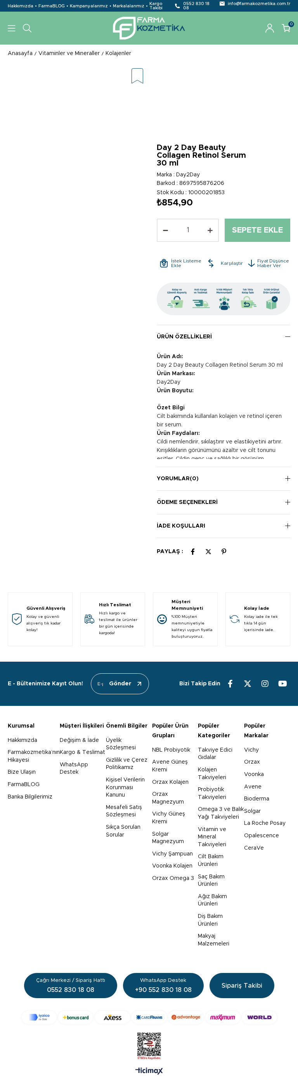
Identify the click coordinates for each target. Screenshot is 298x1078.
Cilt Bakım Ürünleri (211, 860)
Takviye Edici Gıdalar (215, 754)
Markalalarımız (128, 6)
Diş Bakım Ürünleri (210, 920)
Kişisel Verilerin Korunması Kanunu (125, 787)
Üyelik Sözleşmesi (121, 744)
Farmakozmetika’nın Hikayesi (34, 756)
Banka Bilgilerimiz (30, 797)
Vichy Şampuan (172, 854)
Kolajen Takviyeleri (212, 773)
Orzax (252, 762)
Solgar (252, 811)
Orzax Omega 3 (173, 878)
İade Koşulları (181, 526)
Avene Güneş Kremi (170, 766)
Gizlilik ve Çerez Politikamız (126, 764)
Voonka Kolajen (172, 866)
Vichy (251, 750)
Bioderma (256, 799)
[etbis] (149, 1046)
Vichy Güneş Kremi (168, 817)
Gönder (120, 683)
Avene (253, 787)
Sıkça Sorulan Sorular (123, 831)
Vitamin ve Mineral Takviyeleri (212, 837)
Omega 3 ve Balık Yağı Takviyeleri (221, 813)
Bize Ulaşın (22, 772)
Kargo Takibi (156, 6)
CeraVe (254, 848)
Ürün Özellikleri (184, 337)
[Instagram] (265, 684)
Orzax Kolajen (170, 782)
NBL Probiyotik (171, 750)
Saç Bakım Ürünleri (211, 880)
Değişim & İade (79, 740)
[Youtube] (282, 684)
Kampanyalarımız (89, 6)
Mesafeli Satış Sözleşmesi (124, 811)
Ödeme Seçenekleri (187, 502)
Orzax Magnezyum (168, 798)
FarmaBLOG (51, 6)
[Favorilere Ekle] (137, 76)
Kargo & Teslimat (82, 752)
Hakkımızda (20, 6)
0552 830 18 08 (196, 6)
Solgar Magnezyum (168, 838)
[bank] (149, 1017)
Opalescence (261, 835)
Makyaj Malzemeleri (213, 940)
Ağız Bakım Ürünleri (212, 900)
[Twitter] (247, 684)
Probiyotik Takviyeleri (212, 793)
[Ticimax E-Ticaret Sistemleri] (149, 1072)
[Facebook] (230, 684)
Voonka (254, 774)
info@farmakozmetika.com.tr (259, 4)
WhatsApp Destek (74, 768)
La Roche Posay (265, 823)
